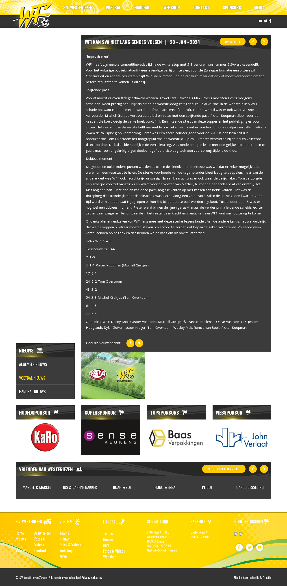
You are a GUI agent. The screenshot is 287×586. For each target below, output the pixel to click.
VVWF (20, 550)
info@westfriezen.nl (165, 550)
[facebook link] (269, 20)
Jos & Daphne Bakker (50, 487)
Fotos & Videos (39, 541)
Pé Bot (178, 487)
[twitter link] (265, 20)
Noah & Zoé (93, 487)
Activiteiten (43, 533)
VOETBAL (113, 7)
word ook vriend (223, 469)
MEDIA (259, 7)
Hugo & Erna (135, 487)
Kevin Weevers (263, 487)
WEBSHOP (171, 7)
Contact (40, 550)
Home (20, 533)
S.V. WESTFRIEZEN (77, 7)
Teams (64, 533)
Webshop (66, 550)
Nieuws (21, 539)
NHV (106, 545)
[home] (34, 14)
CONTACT (201, 7)
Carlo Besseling (221, 487)
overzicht (232, 41)
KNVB (63, 556)
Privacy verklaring (92, 577)
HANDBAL (142, 7)
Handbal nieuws (32, 391)
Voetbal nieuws (32, 378)
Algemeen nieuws (33, 364)
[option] (45, 437)
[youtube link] (260, 20)
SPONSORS (232, 7)
